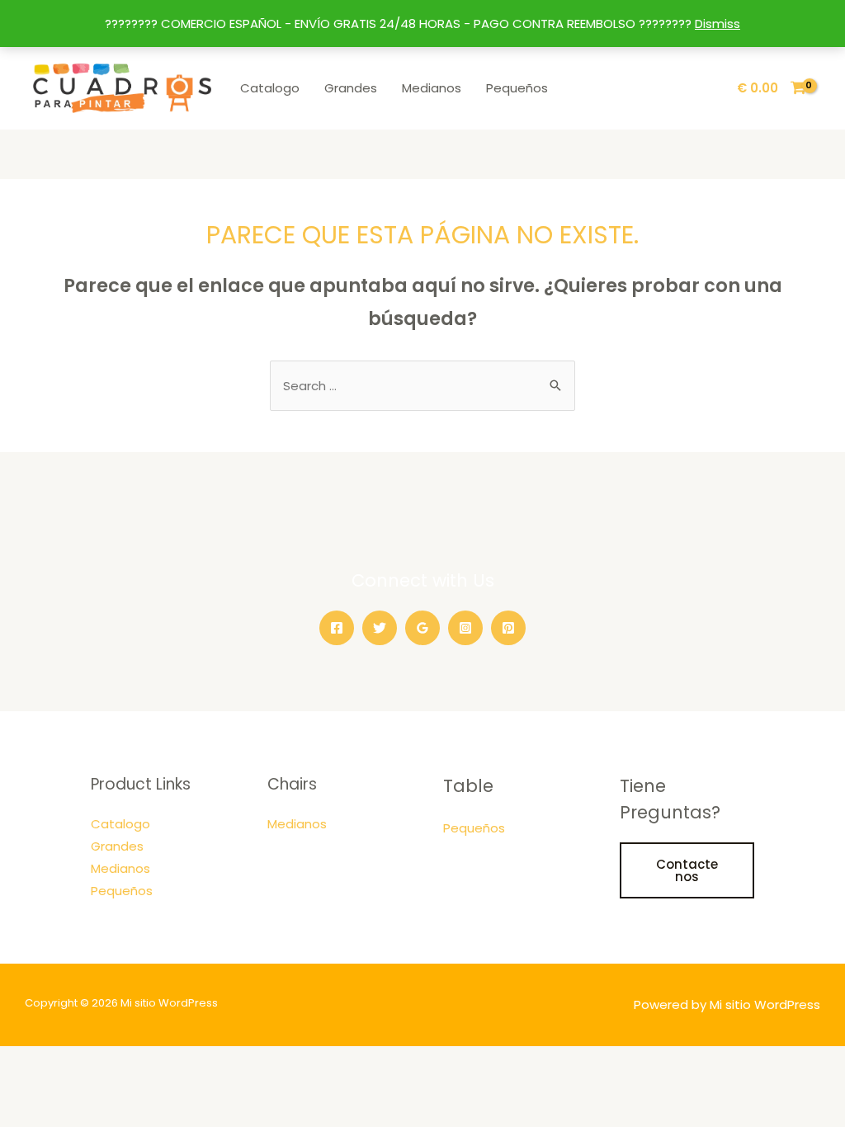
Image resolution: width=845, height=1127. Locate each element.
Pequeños (517, 88)
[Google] (422, 628)
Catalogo (270, 88)
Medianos (431, 88)
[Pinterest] (508, 628)
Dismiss (717, 23)
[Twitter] (379, 628)
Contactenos (687, 870)
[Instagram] (465, 628)
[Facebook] (336, 628)
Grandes (350, 88)
